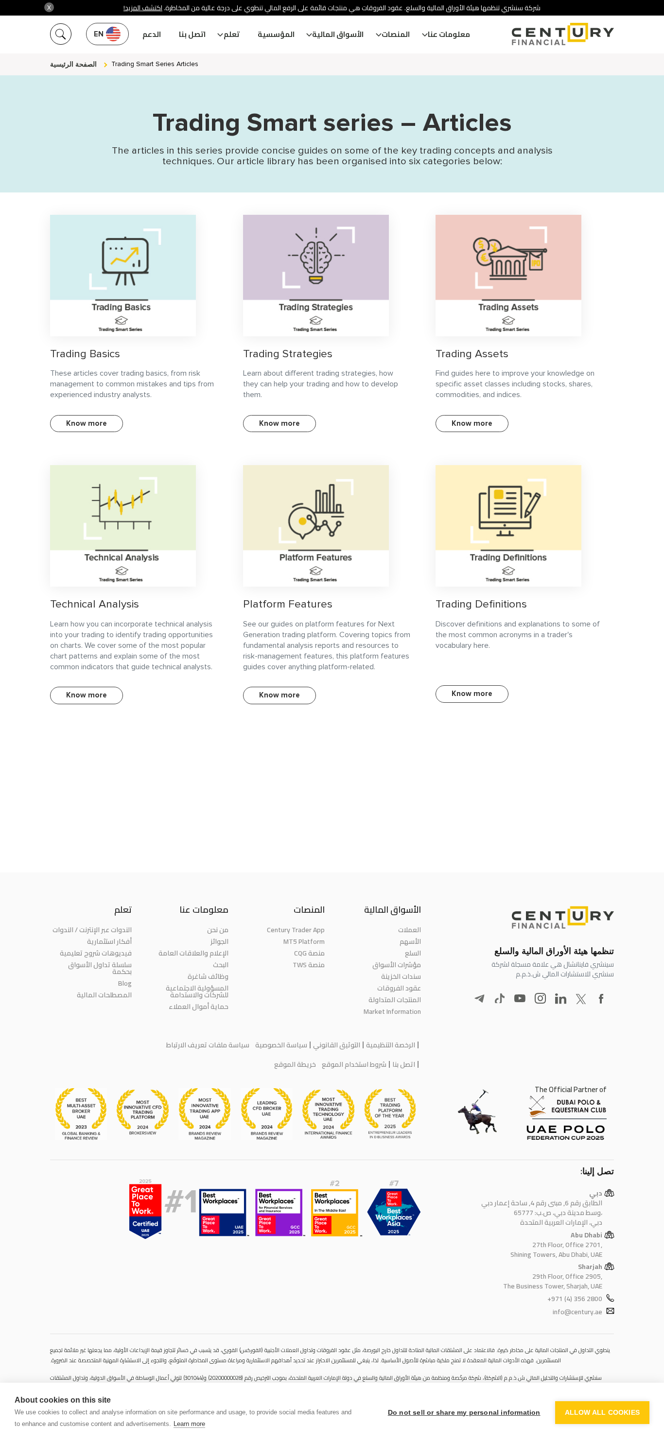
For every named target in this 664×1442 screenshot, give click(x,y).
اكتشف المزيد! (142, 7)
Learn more (189, 1423)
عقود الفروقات (399, 988)
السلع (413, 953)
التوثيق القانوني (336, 1045)
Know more (86, 423)
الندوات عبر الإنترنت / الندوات (92, 929)
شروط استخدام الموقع (354, 1064)
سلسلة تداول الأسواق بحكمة (100, 968)
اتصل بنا (192, 34)
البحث (220, 964)
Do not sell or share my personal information (464, 1412)
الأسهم (410, 941)
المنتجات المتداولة (394, 999)
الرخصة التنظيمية (390, 1045)
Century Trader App (296, 929)
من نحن (217, 929)
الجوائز (219, 941)
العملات (409, 929)
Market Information (392, 1011)
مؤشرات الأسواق (396, 964)
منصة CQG (309, 953)
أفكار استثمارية (109, 941)
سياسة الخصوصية (281, 1045)
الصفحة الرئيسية (73, 64)
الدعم (151, 34)
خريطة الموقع (295, 1064)
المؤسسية (276, 34)
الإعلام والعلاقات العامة (193, 953)
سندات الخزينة (401, 976)
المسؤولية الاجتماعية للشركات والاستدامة (197, 991)
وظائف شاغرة (208, 976)
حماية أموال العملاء (198, 1006)
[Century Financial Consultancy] (563, 33)
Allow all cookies (602, 1412)
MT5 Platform (304, 941)
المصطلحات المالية (104, 994)
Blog (125, 983)
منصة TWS (309, 964)
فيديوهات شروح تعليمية (96, 953)
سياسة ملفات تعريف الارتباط (207, 1045)
